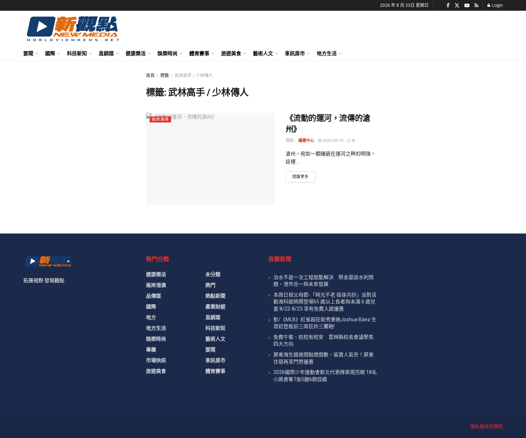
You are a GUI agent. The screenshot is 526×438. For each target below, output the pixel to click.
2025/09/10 (332, 140)
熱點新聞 (215, 296)
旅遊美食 (231, 53)
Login (497, 5)
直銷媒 (106, 53)
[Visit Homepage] (72, 28)
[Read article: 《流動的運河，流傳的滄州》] (210, 159)
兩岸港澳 (160, 119)
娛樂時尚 (167, 53)
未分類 (212, 274)
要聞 (28, 53)
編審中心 (306, 140)
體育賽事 (199, 53)
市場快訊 (156, 360)
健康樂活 (136, 53)
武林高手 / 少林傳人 (194, 75)
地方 (151, 317)
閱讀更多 (304, 176)
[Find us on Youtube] (466, 5)
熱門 (210, 285)
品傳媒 (153, 296)
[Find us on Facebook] (448, 5)
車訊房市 (295, 53)
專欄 (151, 349)
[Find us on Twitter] (456, 5)
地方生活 (327, 53)
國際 (50, 53)
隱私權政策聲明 (486, 426)
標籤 (164, 75)
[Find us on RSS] (476, 5)
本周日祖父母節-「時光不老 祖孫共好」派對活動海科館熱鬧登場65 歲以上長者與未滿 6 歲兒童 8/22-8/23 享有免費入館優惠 (324, 302)
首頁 (150, 75)
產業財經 (215, 306)
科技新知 (77, 53)
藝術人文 (263, 53)
